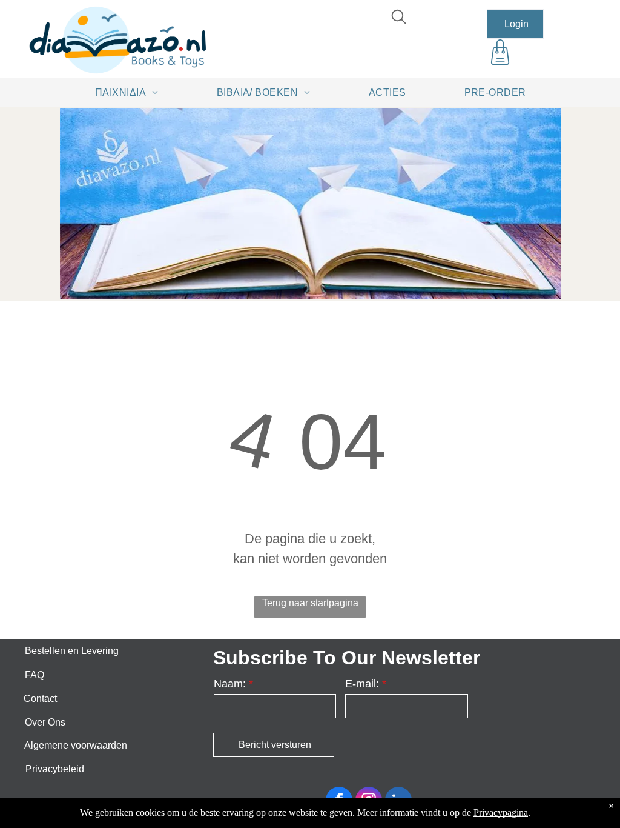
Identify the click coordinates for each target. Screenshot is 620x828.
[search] (399, 18)
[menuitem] (131, 92)
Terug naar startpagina (310, 603)
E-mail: (362, 684)
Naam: (230, 684)
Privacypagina (500, 812)
